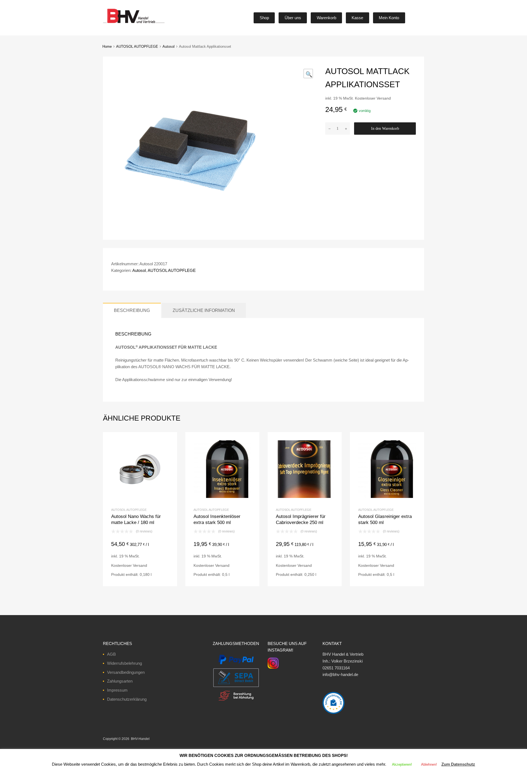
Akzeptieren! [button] (402, 764)
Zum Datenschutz (458, 764)
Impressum (117, 690)
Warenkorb (326, 17)
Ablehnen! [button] (429, 764)
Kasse (357, 17)
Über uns (293, 17)
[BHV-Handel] (113, 23)
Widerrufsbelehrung (124, 663)
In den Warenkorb (385, 128)
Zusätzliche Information (204, 310)
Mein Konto (389, 17)
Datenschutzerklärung (127, 699)
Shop (264, 17)
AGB (111, 654)
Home (107, 46)
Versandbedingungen (126, 672)
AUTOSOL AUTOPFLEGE (137, 46)
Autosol (168, 46)
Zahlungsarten (120, 681)
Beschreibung (132, 310)
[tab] (132, 310)
